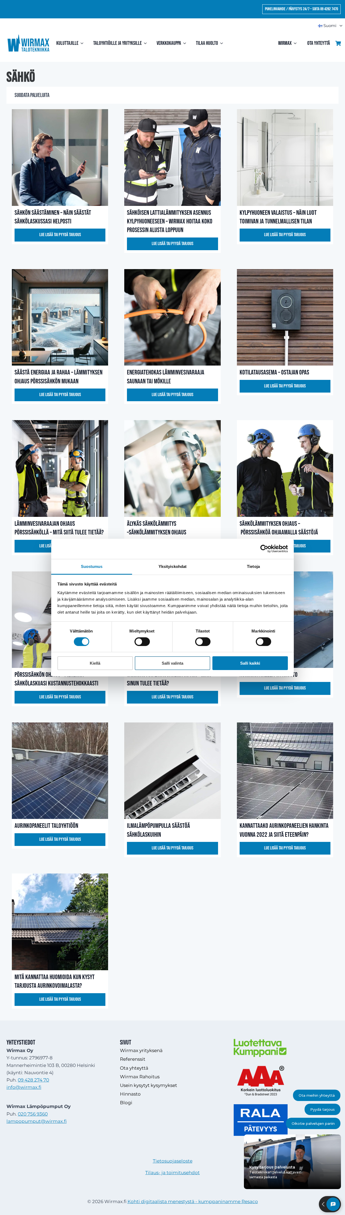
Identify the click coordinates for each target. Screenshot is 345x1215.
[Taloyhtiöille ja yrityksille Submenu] (146, 43)
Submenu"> (338, 25)
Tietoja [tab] (253, 566)
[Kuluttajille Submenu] (83, 43)
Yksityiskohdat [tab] (172, 566)
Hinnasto (130, 1094)
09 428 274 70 (33, 1080)
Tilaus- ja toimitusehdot (172, 1172)
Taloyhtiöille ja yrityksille (117, 43)
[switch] (142, 641)
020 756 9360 (33, 1114)
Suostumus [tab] (92, 566)
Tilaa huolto (207, 43)
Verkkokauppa (169, 43)
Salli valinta (172, 663)
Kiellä (95, 663)
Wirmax (285, 43)
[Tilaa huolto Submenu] (222, 43)
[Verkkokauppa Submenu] (186, 43)
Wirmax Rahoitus (140, 1076)
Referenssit (132, 1059)
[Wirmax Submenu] (297, 43)
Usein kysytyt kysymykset (148, 1085)
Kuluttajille (67, 43)
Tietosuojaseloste (172, 1161)
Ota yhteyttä (318, 43)
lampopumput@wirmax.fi (36, 1121)
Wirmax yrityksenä (141, 1050)
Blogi (126, 1102)
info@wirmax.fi (23, 1087)
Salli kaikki (250, 663)
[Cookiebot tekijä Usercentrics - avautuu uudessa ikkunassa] (264, 549)
